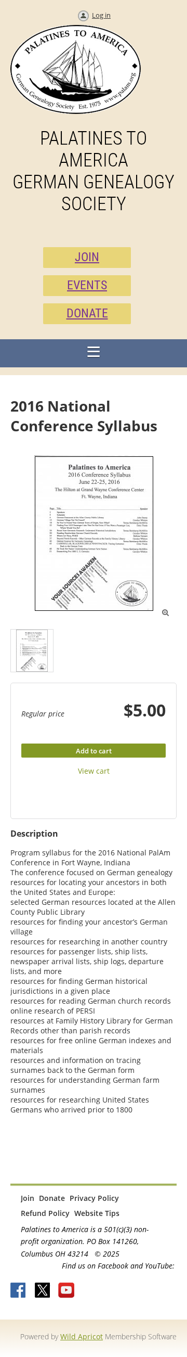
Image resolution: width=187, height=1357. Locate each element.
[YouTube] (66, 1291)
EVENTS (87, 285)
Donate (52, 1198)
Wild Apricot (81, 1336)
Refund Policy (45, 1213)
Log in (101, 15)
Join (27, 1198)
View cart (94, 771)
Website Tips (96, 1213)
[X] (42, 1291)
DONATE (87, 313)
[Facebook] (18, 1291)
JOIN (87, 257)
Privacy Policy (94, 1198)
